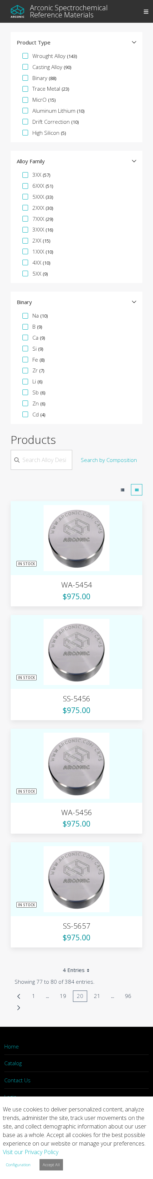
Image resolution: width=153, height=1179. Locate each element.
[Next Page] (18, 1007)
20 (82, 997)
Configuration (18, 1164)
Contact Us (17, 1080)
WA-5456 (76, 812)
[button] (76, 42)
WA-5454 (76, 585)
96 (130, 997)
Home (11, 1046)
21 (99, 997)
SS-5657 (76, 926)
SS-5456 (76, 698)
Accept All (51, 1164)
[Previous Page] (18, 996)
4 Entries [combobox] (74, 969)
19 (65, 997)
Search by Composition (109, 459)
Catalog (13, 1063)
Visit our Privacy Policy (30, 1152)
